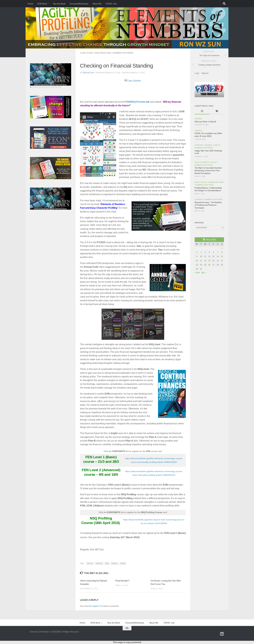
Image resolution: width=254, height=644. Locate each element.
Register (205, 73)
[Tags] (216, 111)
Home (30, 3)
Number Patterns (123, 53)
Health (217, 145)
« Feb (197, 272)
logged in (96, 606)
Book (197, 162)
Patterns (115, 563)
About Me (97, 3)
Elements (99, 563)
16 (197, 261)
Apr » (203, 272)
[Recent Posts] (202, 111)
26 (209, 265)
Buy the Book (59, 3)
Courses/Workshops (79, 3)
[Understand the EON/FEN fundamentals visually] (50, 74)
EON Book (42, 3)
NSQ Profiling (103, 53)
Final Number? (122, 580)
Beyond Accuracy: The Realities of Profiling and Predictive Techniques (208, 205)
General (198, 119)
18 (205, 261)
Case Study (86, 53)
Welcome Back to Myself (205, 122)
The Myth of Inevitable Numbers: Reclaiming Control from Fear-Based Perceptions (209, 170)
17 (201, 261)
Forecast (199, 145)
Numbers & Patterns (204, 148)
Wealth (122, 563)
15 (222, 256)
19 (209, 261)
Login (197, 73)
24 (201, 265)
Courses (90, 563)
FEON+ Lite (111, 3)
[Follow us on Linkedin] (222, 634)
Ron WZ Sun (88, 73)
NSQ (107, 563)
